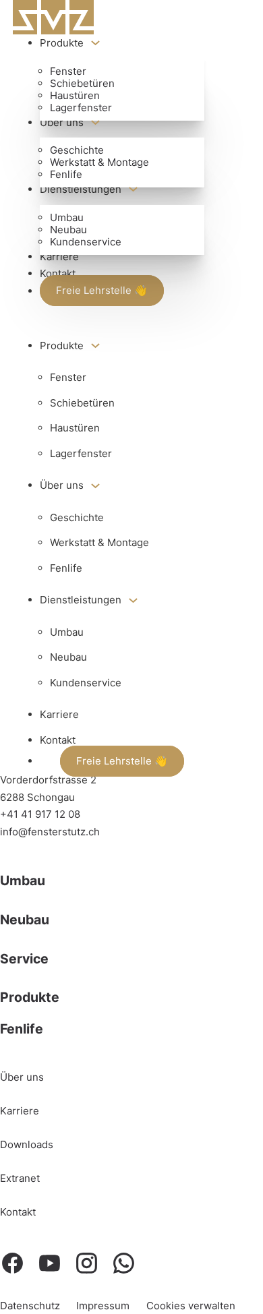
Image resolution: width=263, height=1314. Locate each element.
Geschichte (77, 150)
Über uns (62, 122)
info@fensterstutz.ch (50, 831)
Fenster (68, 71)
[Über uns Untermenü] (95, 122)
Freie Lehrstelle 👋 (101, 291)
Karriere (59, 256)
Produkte (62, 42)
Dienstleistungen (80, 189)
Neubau (68, 229)
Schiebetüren (82, 83)
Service (24, 959)
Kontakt (58, 273)
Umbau (67, 217)
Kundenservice (85, 241)
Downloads (26, 1144)
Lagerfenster (81, 107)
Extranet (20, 1178)
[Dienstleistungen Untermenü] (133, 189)
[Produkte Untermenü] (95, 43)
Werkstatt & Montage (99, 162)
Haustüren (75, 95)
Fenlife (66, 174)
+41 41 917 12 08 (40, 814)
